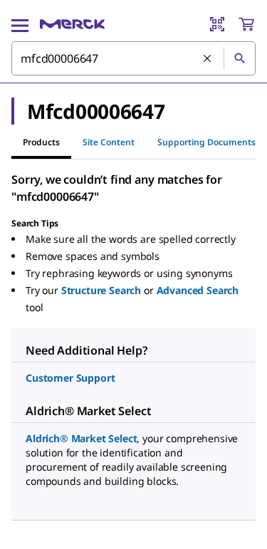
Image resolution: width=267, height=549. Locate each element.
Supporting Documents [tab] (206, 142)
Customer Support (70, 378)
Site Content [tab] (109, 142)
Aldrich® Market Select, (83, 438)
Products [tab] (41, 142)
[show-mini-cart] (246, 24)
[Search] (239, 58)
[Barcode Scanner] (217, 24)
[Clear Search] (208, 59)
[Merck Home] (72, 24)
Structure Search (101, 290)
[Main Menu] (19, 24)
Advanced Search (198, 290)
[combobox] (133, 58)
